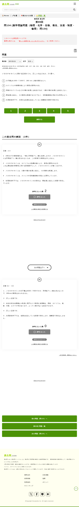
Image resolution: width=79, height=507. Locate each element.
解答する (39, 119)
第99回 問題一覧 (39, 426)
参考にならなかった (39, 204)
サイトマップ (28, 486)
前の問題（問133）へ (39, 418)
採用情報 (27, 478)
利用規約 (27, 482)
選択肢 (4, 61)
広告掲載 (46, 475)
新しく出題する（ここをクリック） (32, 41)
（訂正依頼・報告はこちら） (9, 68)
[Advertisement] (39, 397)
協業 (44, 478)
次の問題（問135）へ (39, 433)
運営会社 (27, 475)
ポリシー (46, 482)
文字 (24, 61)
